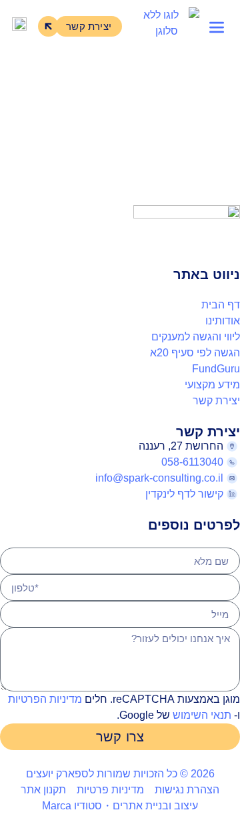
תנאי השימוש (202, 715)
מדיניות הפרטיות (45, 699)
